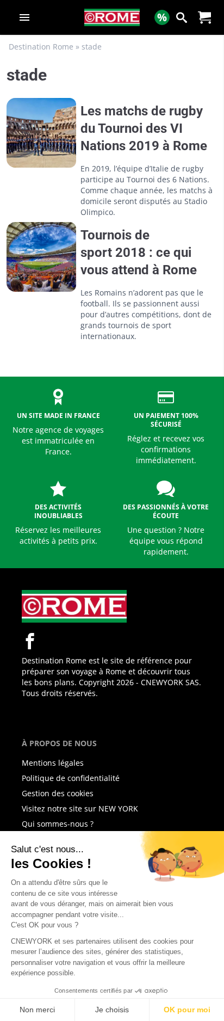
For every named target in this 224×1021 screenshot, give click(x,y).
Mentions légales (53, 763)
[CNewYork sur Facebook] (30, 641)
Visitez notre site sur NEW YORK (80, 808)
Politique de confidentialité (71, 778)
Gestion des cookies (58, 793)
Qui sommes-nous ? (58, 824)
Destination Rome (41, 46)
